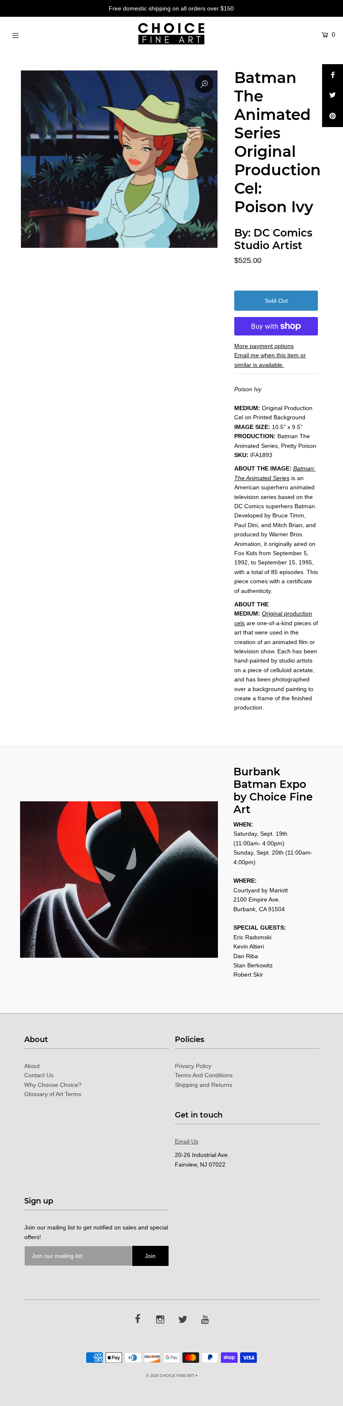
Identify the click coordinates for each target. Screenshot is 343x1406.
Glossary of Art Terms (52, 1094)
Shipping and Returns (203, 1084)
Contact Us (39, 1075)
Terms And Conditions (204, 1075)
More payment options (264, 346)
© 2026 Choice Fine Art (170, 1376)
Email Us (186, 1141)
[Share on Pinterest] (332, 116)
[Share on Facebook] (332, 74)
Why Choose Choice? (53, 1084)
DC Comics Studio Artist (273, 239)
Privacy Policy (193, 1066)
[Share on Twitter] (332, 95)
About (32, 1066)
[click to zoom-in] (204, 84)
